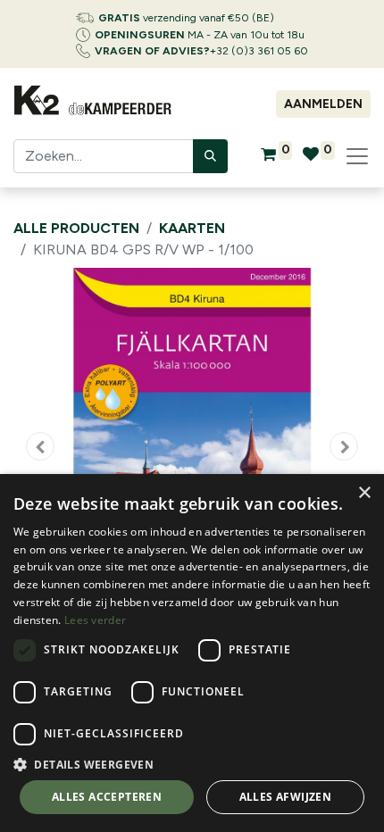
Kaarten (192, 228)
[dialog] (192, 653)
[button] (40, 446)
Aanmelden (323, 104)
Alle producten (76, 228)
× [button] (364, 493)
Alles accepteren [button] (107, 796)
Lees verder (95, 620)
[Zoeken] (210, 156)
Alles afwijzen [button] (285, 796)
